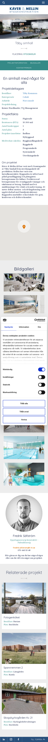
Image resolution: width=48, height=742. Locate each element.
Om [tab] (39, 327)
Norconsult (28, 101)
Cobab (26, 97)
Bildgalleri (35, 63)
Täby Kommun (30, 93)
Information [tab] (24, 327)
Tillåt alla (24, 403)
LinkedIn (3, 739)
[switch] (41, 377)
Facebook (18, 739)
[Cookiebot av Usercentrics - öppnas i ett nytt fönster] (34, 320)
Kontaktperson (23, 68)
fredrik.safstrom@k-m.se (24, 548)
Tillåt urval (24, 412)
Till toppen (36, 739)
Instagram (11, 739)
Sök (3, 2)
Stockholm (29, 54)
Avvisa (24, 420)
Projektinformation (17, 63)
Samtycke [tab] (8, 327)
